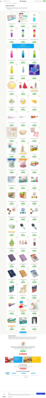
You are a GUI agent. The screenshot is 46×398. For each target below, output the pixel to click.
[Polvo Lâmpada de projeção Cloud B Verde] (11, 163)
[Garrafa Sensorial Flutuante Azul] (23, 54)
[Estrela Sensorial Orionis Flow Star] (34, 69)
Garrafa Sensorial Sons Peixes (23, 75)
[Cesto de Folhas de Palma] (23, 132)
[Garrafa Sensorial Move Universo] (34, 17)
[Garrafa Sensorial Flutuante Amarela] (11, 69)
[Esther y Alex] (9, 359)
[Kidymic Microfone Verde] (23, 226)
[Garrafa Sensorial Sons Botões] (34, 242)
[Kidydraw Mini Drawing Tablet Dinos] (34, 258)
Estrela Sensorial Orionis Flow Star (34, 75)
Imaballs (34, 185)
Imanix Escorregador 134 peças (23, 185)
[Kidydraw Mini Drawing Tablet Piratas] (34, 273)
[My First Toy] (23, 85)
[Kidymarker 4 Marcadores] (11, 305)
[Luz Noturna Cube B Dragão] (11, 226)
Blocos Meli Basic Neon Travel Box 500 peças (12, 201)
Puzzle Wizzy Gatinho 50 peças (34, 326)
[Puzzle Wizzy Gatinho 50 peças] (34, 320)
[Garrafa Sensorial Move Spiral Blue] (23, 33)
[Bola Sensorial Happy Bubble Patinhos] (23, 101)
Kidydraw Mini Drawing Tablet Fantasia (11, 264)
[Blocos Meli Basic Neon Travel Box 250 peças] (23, 195)
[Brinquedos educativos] (23, 1)
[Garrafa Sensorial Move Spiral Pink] (34, 33)
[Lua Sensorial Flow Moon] (11, 85)
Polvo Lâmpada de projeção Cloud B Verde (12, 170)
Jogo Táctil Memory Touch (23, 295)
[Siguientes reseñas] (40, 374)
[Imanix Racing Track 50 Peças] (34, 163)
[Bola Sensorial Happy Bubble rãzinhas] (11, 101)
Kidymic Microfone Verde (23, 232)
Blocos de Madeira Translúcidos (11, 138)
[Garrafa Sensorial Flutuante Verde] (34, 54)
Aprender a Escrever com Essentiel (23, 311)
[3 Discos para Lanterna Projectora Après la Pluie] (11, 211)
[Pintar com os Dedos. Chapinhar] (11, 179)
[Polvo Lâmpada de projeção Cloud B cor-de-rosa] (23, 163)
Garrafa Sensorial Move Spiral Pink (34, 39)
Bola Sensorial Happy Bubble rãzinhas (11, 107)
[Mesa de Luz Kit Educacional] (23, 17)
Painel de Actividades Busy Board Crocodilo (12, 327)
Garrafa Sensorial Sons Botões (34, 248)
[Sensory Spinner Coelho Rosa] (34, 132)
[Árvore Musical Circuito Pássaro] (23, 148)
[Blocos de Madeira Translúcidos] (11, 132)
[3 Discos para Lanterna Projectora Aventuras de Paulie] (23, 211)
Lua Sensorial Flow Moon (12, 91)
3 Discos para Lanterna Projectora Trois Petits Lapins (34, 201)
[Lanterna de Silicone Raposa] (34, 116)
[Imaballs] (34, 179)
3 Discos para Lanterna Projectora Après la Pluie (12, 217)
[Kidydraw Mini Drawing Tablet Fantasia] (11, 258)
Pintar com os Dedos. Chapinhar (11, 185)
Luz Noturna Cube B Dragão (11, 232)
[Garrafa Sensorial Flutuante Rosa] (11, 54)
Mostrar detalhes (10, 396)
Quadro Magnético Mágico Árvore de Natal (12, 248)
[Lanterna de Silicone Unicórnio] (11, 116)
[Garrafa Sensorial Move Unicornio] (11, 33)
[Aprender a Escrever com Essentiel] (23, 305)
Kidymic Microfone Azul (34, 232)
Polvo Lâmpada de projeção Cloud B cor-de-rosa (23, 170)
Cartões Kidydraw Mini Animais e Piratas (12, 295)
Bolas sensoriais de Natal (23, 248)
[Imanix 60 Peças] (34, 148)
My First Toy (23, 91)
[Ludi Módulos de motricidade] (11, 17)
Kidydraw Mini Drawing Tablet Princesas (23, 264)
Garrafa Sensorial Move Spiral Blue (23, 39)
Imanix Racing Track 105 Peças (23, 326)
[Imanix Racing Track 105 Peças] (23, 320)
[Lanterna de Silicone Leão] (34, 101)
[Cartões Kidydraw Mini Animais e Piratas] (11, 289)
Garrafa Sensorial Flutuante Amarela (11, 76)
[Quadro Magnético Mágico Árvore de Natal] (11, 242)
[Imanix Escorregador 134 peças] (23, 179)
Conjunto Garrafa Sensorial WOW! (34, 91)
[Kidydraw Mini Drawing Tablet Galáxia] (11, 273)
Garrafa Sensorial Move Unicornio (12, 39)
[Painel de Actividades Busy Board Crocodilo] (11, 320)
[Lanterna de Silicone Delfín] (23, 116)
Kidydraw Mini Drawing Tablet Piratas (34, 280)
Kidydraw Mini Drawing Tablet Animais (23, 280)
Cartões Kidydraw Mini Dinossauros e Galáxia (34, 295)
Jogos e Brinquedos (9, 3)
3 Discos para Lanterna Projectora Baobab (34, 217)
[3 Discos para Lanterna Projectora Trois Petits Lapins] (34, 195)
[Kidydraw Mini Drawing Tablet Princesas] (23, 258)
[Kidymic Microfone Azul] (34, 226)
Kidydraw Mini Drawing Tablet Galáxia (11, 280)
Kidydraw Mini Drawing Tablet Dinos (34, 264)
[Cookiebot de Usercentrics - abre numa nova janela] (4, 396)
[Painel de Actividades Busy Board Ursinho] (34, 305)
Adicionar (12, 26)
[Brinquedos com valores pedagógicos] (27, 359)
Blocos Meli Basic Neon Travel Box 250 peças (23, 201)
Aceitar (41, 393)
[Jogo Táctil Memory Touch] (23, 289)
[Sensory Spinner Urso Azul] (11, 148)
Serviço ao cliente (24, 368)
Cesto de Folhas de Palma (23, 138)
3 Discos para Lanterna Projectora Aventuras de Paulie (23, 217)
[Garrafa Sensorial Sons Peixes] (23, 69)
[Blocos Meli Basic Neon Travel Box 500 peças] (11, 195)
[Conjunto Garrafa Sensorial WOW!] (34, 85)
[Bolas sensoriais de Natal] (23, 242)
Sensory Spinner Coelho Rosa (34, 138)
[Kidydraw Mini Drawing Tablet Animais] (23, 273)
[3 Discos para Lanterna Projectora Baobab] (34, 211)
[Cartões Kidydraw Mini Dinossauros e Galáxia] (34, 289)
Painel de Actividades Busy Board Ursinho (34, 311)
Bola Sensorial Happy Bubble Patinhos (23, 107)
